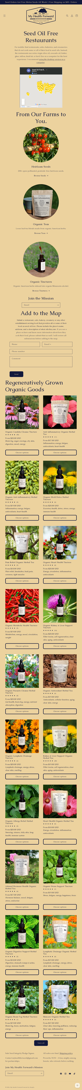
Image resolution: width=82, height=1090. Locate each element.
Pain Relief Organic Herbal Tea (19, 562)
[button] (4, 15)
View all (41, 1043)
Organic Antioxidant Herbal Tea (57, 691)
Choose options (22, 453)
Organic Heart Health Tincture (57, 562)
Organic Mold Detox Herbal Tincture (56, 498)
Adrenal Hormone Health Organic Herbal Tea (20, 887)
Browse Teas (39, 233)
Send (16, 374)
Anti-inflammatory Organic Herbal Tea (59, 433)
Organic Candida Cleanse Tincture (21, 432)
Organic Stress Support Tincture (58, 886)
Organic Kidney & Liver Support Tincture (57, 626)
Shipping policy (66, 1053)
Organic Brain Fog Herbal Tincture (21, 1017)
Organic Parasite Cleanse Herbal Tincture (20, 692)
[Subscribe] (57, 305)
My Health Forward (16, 1087)
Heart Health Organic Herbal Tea (58, 821)
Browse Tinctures (40, 291)
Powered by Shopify (28, 1087)
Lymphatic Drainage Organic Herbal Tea (59, 952)
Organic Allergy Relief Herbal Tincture (19, 822)
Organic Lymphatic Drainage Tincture (18, 757)
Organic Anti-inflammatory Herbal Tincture (21, 498)
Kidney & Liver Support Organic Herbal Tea (57, 757)
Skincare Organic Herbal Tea (56, 1017)
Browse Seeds (40, 176)
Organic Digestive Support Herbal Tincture (21, 952)
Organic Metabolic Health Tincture (21, 625)
